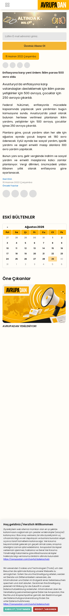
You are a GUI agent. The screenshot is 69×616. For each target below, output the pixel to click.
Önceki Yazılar (10, 185)
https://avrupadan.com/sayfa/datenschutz (26, 559)
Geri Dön (7, 179)
